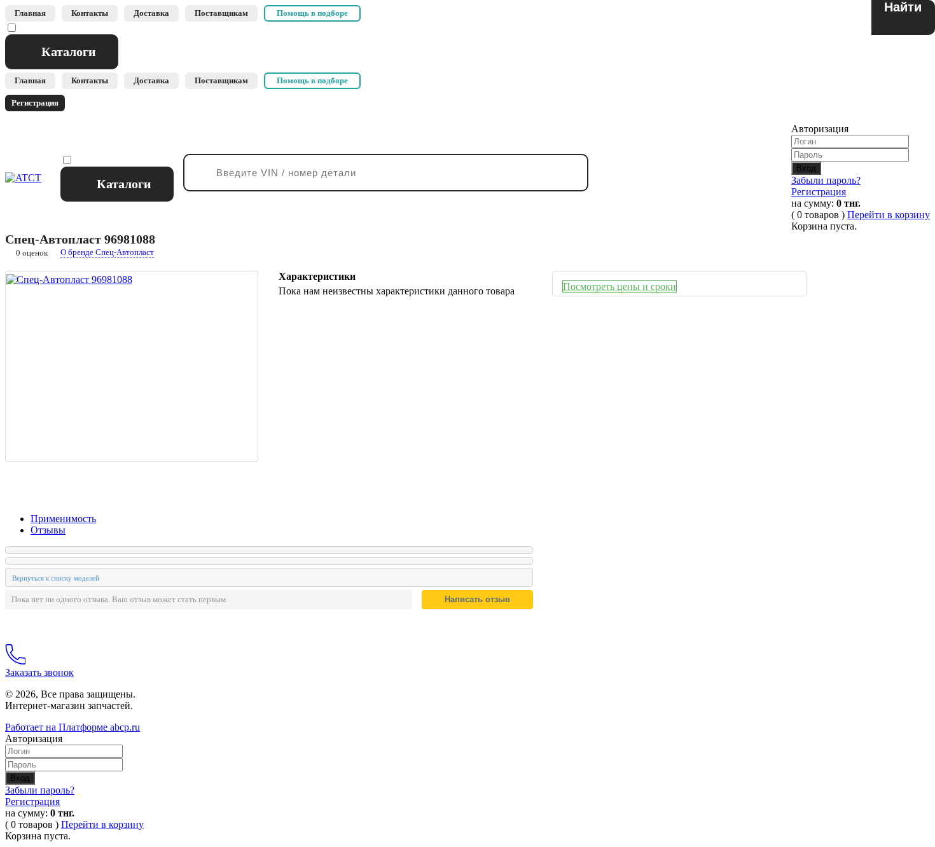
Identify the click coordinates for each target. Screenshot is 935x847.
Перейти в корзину (888, 214)
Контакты (89, 13)
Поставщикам (221, 13)
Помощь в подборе (312, 13)
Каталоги (68, 52)
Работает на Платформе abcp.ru (72, 727)
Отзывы (48, 530)
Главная (30, 13)
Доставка (151, 13)
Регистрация (818, 191)
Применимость (63, 518)
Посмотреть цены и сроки (619, 286)
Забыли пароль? (826, 180)
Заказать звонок (39, 672)
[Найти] (903, 17)
